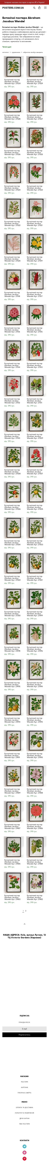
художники (16, 52)
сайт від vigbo (25, 1169)
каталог (5, 52)
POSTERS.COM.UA (13, 8)
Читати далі (6, 47)
